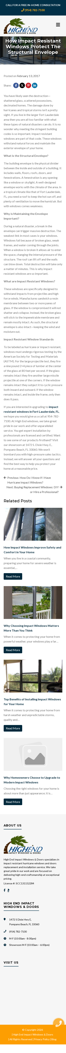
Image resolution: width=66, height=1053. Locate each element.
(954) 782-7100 (34, 10)
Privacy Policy (42, 1039)
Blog (53, 1039)
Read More (13, 576)
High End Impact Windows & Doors (33, 1034)
